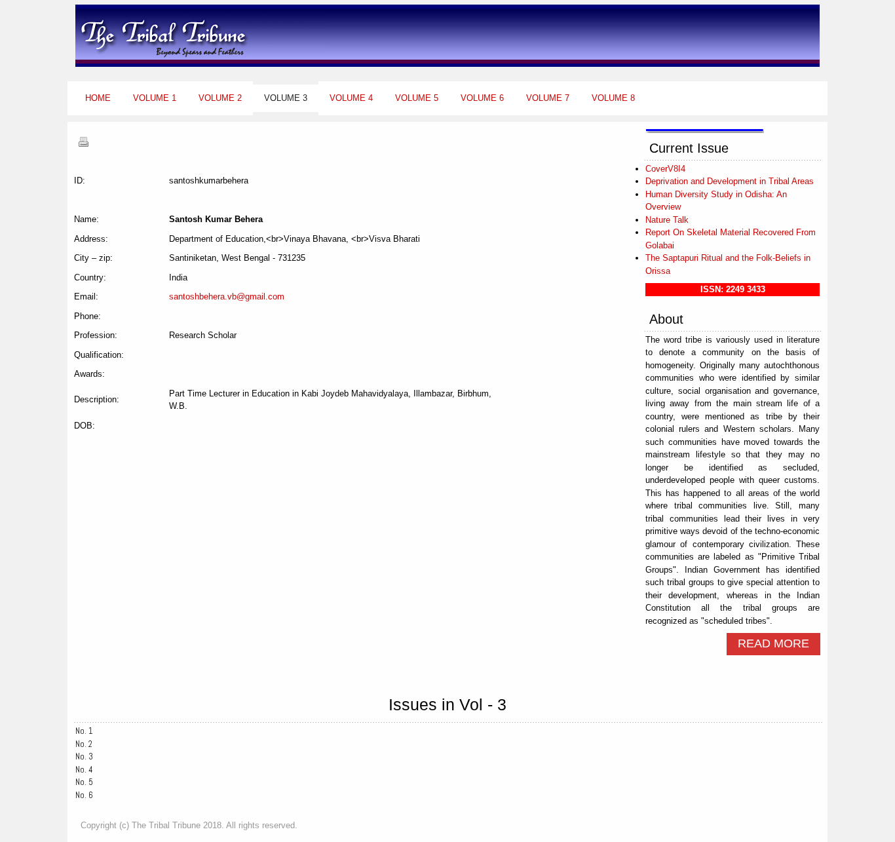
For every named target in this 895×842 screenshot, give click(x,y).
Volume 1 (154, 98)
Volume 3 (285, 98)
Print (83, 141)
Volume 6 (482, 98)
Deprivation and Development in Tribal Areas (729, 181)
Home (98, 98)
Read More (773, 643)
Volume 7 (547, 98)
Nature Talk (667, 220)
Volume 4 (351, 98)
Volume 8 (613, 98)
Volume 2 (220, 98)
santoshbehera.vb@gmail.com (226, 296)
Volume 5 (416, 98)
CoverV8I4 (665, 169)
